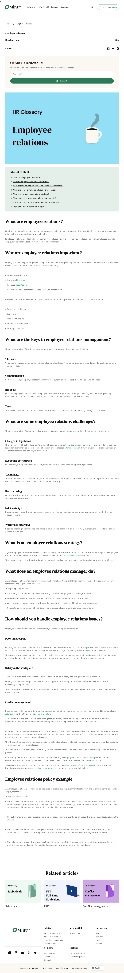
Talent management (52, 937)
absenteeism (21, 285)
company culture (43, 714)
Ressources (66, 7)
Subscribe (64, 81)
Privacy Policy (47, 968)
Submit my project (77, 956)
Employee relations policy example (29, 206)
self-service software (86, 765)
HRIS (87, 650)
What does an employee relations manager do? (34, 198)
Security (99, 937)
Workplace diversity (74, 448)
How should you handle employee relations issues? (36, 202)
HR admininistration (52, 933)
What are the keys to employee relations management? (38, 185)
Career (47, 956)
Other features (50, 943)
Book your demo (110, 7)
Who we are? (49, 953)
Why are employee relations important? (31, 181)
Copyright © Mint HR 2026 (29, 968)
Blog (97, 933)
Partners (54, 7)
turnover (21, 280)
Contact (47, 960)
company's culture (70, 555)
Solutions (31, 7)
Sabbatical (11, 906)
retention (9, 714)
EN (92, 7)
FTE (46, 906)
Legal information (62, 968)
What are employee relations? (26, 177)
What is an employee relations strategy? (31, 194)
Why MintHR (44, 7)
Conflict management (95, 906)
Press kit (99, 940)
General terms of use (79, 968)
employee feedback (43, 768)
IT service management (54, 940)
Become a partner (77, 953)
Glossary (10, 24)
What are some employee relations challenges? (34, 190)
